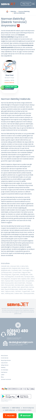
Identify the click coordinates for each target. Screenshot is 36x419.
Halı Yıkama (4, 372)
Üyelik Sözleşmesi (10, 410)
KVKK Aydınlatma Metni (24, 410)
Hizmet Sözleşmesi (28, 408)
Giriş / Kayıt (26, 4)
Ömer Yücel (9, 75)
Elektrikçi (3, 367)
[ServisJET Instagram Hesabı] (18, 325)
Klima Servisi (4, 355)
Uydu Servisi (4, 362)
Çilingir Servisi (4, 365)
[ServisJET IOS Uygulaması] (23, 396)
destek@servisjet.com (21, 342)
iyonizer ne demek (6, 379)
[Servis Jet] (7, 11)
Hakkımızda (5, 408)
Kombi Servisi (4, 358)
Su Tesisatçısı (4, 370)
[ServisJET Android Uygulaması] (8, 396)
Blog (2, 377)
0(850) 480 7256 (17, 332)
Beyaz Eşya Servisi (6, 360)
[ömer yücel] (9, 66)
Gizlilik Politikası (16, 408)
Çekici (2, 374)
